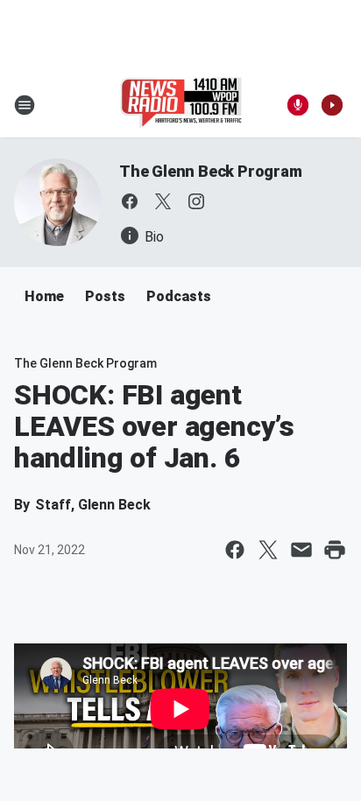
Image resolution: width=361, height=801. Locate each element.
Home (44, 296)
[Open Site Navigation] (24, 105)
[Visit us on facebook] (129, 201)
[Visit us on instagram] (196, 201)
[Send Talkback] (297, 105)
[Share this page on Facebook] (235, 550)
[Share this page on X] (268, 550)
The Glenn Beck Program (210, 171)
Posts (105, 296)
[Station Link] (181, 105)
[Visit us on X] (162, 201)
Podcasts (178, 296)
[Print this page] (334, 550)
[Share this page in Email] (301, 550)
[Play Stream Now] (332, 105)
